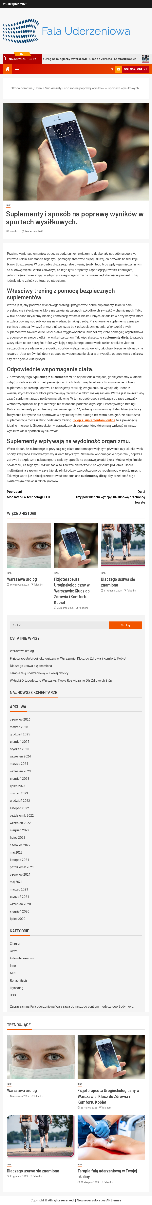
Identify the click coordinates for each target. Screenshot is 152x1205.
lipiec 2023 (17, 786)
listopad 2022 (19, 808)
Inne (8, 205)
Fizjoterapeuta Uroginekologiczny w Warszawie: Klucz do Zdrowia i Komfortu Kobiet (72, 590)
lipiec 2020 (17, 919)
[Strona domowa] (7, 69)
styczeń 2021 (19, 897)
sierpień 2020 (19, 911)
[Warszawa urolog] (29, 545)
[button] (17, 69)
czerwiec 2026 (20, 719)
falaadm (14, 231)
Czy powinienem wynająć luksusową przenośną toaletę (110, 497)
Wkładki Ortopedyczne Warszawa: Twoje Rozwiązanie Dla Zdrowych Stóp (61, 680)
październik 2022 (22, 815)
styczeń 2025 (19, 749)
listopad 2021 (19, 860)
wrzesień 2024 (20, 756)
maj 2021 (16, 882)
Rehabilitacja (18, 980)
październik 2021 (22, 867)
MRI (13, 973)
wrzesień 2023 (20, 771)
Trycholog (16, 988)
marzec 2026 (19, 727)
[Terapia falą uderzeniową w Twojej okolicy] (111, 1137)
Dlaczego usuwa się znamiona (31, 666)
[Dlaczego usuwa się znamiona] (123, 545)
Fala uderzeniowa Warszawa (50, 1006)
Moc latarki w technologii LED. (29, 494)
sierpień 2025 (19, 742)
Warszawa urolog (22, 579)
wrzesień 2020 (20, 904)
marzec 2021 (19, 889)
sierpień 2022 (19, 830)
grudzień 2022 (20, 801)
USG (13, 995)
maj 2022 (16, 852)
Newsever (84, 1200)
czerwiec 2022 (20, 845)
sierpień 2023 (19, 779)
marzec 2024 (19, 764)
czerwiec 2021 (20, 874)
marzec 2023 (19, 793)
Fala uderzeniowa (22, 958)
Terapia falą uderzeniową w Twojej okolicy (39, 673)
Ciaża (13, 951)
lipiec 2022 (17, 837)
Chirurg (15, 943)
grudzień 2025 (20, 734)
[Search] (111, 69)
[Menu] (17, 69)
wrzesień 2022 (20, 823)
